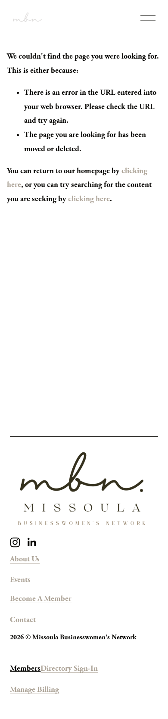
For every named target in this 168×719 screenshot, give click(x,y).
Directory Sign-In (69, 668)
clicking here (89, 198)
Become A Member (41, 598)
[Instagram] (15, 542)
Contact (23, 619)
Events (20, 579)
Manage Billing (34, 689)
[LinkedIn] (31, 542)
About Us (25, 558)
